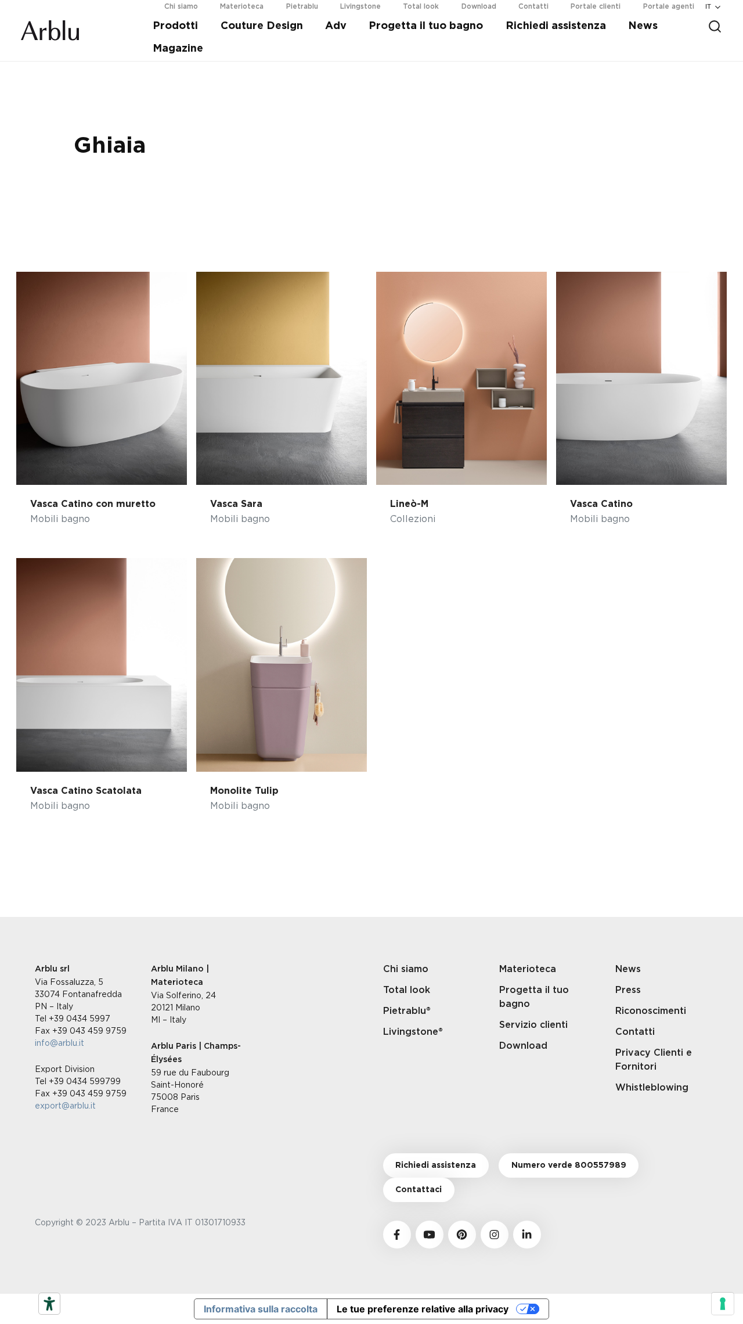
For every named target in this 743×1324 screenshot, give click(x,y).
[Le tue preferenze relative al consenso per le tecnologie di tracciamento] (723, 1304)
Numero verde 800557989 (568, 1165)
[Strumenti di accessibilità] (49, 1304)
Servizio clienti (533, 1025)
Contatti (635, 1032)
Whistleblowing (651, 1087)
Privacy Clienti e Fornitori (653, 1059)
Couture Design (262, 26)
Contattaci (418, 1190)
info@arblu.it (59, 1042)
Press (628, 990)
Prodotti (175, 26)
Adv (336, 26)
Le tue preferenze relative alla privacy (422, 1309)
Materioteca (527, 969)
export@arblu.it (65, 1105)
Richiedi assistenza (556, 26)
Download (523, 1045)
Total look (406, 990)
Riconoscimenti (650, 1011)
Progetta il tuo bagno (426, 26)
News (643, 26)
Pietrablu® (407, 1011)
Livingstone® (413, 1032)
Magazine (178, 49)
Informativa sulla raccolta (261, 1309)
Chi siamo (405, 969)
